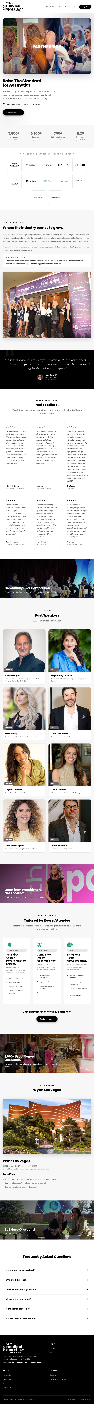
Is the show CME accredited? (47, 1270)
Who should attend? (47, 1280)
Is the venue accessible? (47, 1309)
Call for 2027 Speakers (58, 1379)
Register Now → (13, 112)
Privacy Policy (72, 1399)
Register (85, 7)
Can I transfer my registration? (47, 1289)
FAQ (74, 7)
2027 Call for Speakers (54, 7)
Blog (4, 1383)
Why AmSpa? (7, 1379)
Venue (67, 7)
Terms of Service (85, 1399)
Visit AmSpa (7, 1375)
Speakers (53, 1348)
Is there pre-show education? (47, 1318)
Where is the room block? (47, 1299)
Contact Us (7, 1387)
